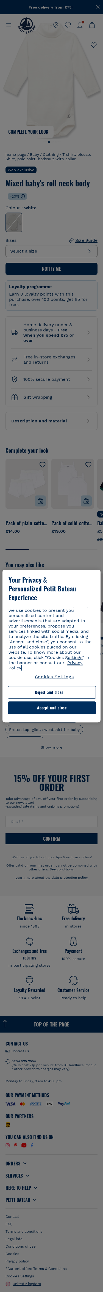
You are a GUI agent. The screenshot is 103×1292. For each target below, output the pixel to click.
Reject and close (49, 692)
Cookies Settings (54, 676)
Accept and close (51, 708)
